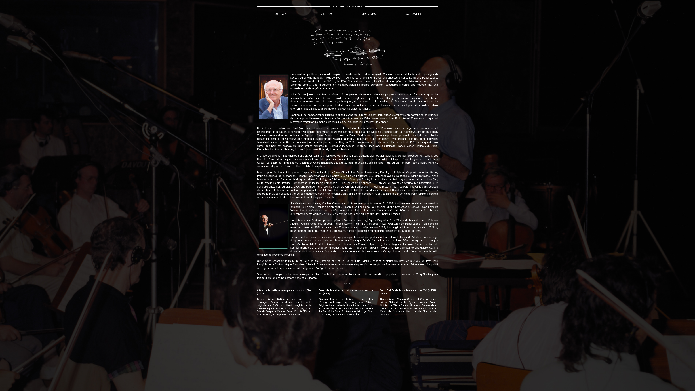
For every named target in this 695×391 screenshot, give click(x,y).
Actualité (414, 14)
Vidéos (327, 14)
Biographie (281, 14)
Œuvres (369, 14)
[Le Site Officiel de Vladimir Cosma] (347, 6)
